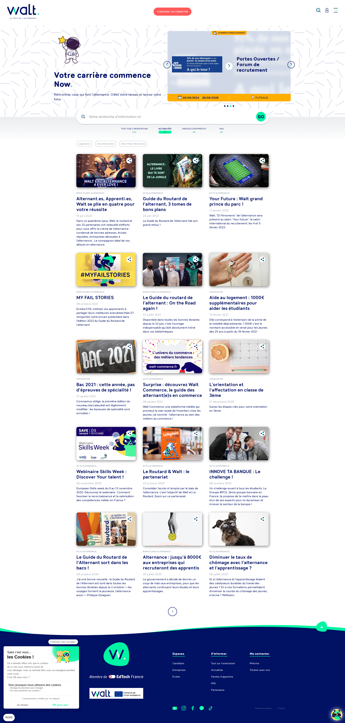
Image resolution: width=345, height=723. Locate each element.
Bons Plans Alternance (133, 144)
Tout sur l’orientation (223, 663)
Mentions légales (263, 708)
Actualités (217, 670)
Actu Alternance (105, 144)
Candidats (178, 663)
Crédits (281, 708)
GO (261, 117)
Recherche (256, 676)
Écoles (176, 676)
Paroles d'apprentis (222, 676)
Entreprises (179, 670)
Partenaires (217, 690)
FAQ (213, 683)
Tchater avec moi (260, 670)
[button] (225, 106)
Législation (84, 144)
